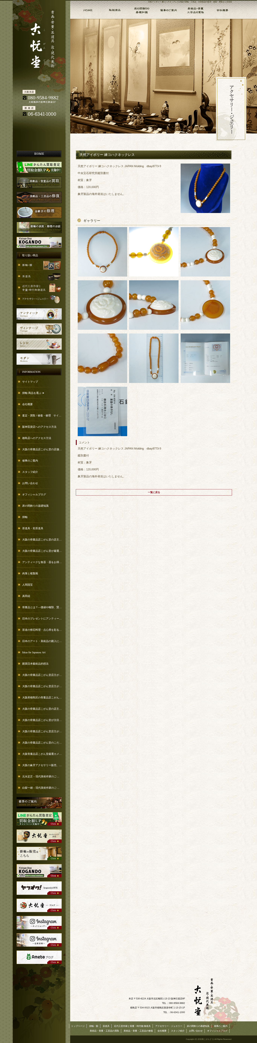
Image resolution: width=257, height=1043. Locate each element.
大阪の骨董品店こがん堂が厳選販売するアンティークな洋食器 (42, 551)
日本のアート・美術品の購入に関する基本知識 (42, 641)
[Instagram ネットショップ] (39, 928)
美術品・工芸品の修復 (39, 197)
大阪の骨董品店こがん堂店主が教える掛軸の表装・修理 (42, 731)
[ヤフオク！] (39, 894)
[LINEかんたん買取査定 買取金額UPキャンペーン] (39, 825)
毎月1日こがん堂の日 (39, 242)
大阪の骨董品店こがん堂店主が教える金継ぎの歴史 (42, 686)
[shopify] (39, 876)
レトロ (39, 344)
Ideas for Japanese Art (34, 652)
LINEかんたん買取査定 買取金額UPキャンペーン (39, 167)
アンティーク (39, 314)
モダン (39, 359)
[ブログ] (39, 911)
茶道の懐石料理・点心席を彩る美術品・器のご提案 (42, 629)
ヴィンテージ (39, 329)
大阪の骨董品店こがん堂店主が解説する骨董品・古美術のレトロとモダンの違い (42, 675)
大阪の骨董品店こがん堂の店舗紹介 (42, 449)
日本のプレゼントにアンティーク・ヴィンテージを (42, 618)
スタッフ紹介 (30, 472)
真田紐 (26, 596)
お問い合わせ (30, 483)
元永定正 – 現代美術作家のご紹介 (42, 776)
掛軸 (24, 517)
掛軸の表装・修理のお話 (39, 227)
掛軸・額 (114, 9)
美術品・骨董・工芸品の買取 (195, 9)
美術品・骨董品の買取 (39, 182)
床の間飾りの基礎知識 (141, 9)
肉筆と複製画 (30, 573)
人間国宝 (27, 584)
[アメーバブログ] (39, 963)
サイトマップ (30, 381)
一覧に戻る (154, 492)
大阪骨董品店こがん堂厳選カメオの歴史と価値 (42, 754)
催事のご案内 (168, 9)
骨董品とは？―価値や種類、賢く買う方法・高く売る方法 (42, 607)
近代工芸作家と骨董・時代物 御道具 (39, 287)
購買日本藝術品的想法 (35, 663)
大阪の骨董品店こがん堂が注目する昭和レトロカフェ (42, 720)
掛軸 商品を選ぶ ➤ (33, 393)
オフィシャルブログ (34, 494)
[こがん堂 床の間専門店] (39, 859)
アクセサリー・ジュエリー (39, 299)
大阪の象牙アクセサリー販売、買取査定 (42, 765)
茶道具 (39, 276)
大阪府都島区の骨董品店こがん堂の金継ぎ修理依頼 (42, 697)
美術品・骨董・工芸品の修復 (138, 1030)
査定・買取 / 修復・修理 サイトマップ (42, 415)
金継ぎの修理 (39, 212)
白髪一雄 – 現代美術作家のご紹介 (42, 787)
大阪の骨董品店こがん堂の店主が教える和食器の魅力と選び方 (42, 539)
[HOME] (39, 157)
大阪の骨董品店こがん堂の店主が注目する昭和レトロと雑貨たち (42, 708)
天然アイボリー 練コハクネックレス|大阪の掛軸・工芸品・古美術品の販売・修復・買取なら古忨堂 (190, 2)
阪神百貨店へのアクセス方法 (39, 426)
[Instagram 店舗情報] (39, 946)
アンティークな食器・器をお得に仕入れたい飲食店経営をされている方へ (42, 562)
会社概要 (222, 9)
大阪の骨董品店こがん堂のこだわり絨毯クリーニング (42, 742)
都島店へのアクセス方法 (36, 438)
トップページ (85, 9)
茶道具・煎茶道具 (32, 528)
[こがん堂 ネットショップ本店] (39, 842)
